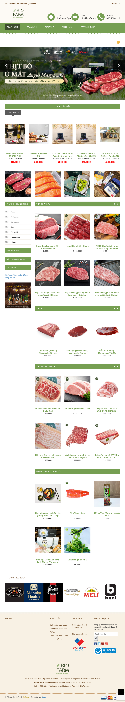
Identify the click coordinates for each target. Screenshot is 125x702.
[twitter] (99, 643)
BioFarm (26, 697)
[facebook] (95, 643)
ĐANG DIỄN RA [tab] (13, 113)
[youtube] (106, 643)
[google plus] (102, 643)
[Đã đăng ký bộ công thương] (105, 648)
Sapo (44, 697)
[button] (6, 66)
